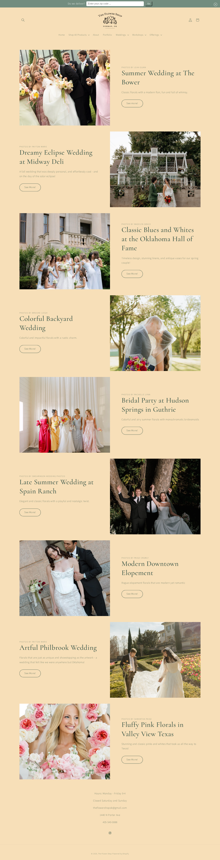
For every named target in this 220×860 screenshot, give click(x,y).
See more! (132, 103)
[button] (215, 4)
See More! (30, 187)
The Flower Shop (105, 853)
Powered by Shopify (120, 853)
